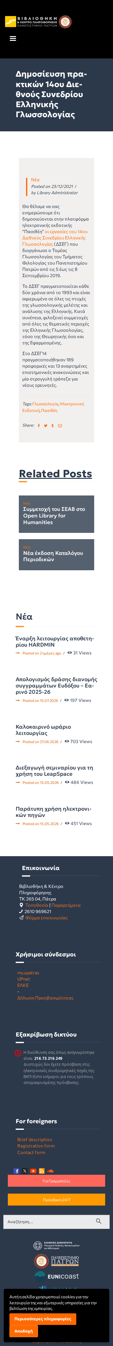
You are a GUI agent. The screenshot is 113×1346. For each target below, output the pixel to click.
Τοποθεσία (36, 905)
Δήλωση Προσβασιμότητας (45, 997)
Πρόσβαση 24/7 (56, 1199)
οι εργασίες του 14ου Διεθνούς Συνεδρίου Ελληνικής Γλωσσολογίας (55, 237)
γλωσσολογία (45, 403)
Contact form (31, 1152)
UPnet (23, 979)
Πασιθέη (49, 410)
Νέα (35, 179)
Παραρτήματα (66, 905)
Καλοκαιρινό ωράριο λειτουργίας (43, 730)
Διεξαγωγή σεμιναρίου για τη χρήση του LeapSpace (54, 770)
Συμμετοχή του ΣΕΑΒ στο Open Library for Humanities (54, 516)
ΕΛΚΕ (23, 985)
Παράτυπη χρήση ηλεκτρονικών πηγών (54, 812)
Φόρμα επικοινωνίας (46, 917)
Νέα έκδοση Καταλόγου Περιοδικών (53, 556)
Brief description (34, 1139)
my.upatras (28, 972)
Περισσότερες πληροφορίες (42, 1318)
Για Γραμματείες (56, 1181)
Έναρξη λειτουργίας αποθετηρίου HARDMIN (55, 641)
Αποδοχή (23, 1331)
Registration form (36, 1145)
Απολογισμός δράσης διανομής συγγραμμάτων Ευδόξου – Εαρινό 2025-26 (56, 685)
